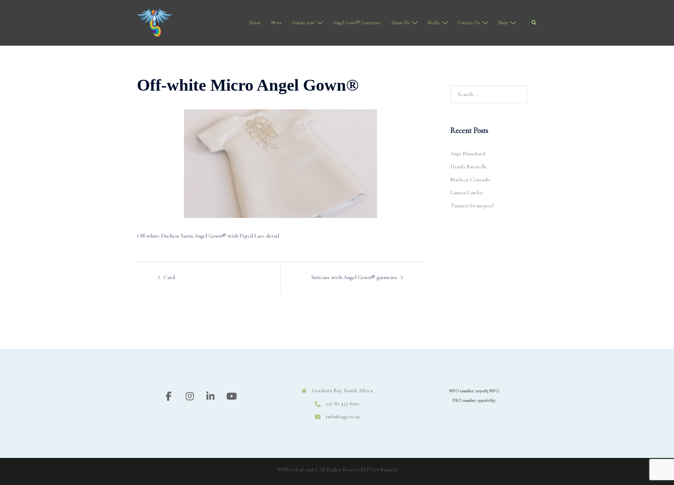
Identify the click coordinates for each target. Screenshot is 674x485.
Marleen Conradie (470, 179)
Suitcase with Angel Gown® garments (354, 277)
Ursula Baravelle (468, 166)
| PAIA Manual (380, 469)
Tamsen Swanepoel (472, 205)
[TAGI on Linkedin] (210, 396)
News (276, 23)
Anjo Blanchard (467, 153)
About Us (400, 23)
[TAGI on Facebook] (168, 396)
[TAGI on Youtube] (231, 396)
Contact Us (469, 23)
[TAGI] (154, 22)
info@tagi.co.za (342, 416)
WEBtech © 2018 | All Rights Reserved (320, 469)
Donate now (303, 23)
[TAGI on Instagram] (189, 396)
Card (169, 277)
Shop (503, 23)
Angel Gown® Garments (357, 23)
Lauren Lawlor (466, 192)
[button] (534, 23)
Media (434, 23)
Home (255, 23)
